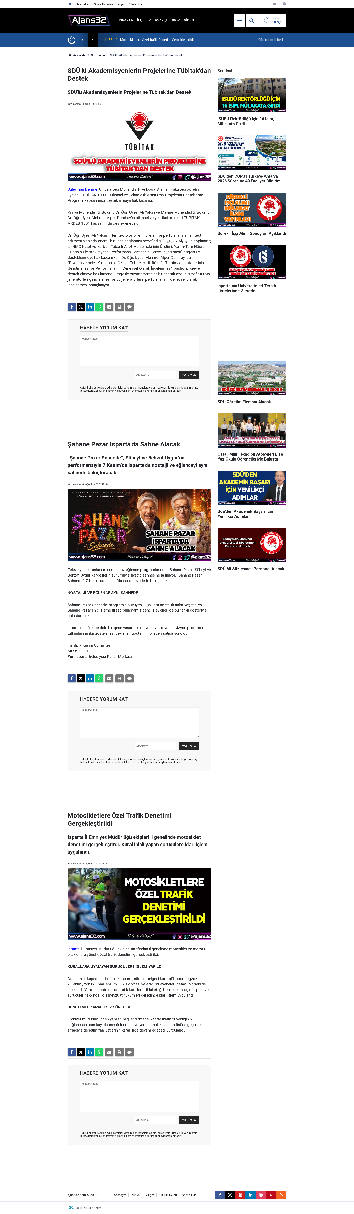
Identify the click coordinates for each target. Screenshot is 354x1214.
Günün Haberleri (103, 4)
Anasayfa (79, 55)
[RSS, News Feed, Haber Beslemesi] (281, 1195)
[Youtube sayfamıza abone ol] (240, 1195)
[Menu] (239, 21)
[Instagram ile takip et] (261, 1195)
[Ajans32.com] (89, 20)
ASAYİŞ (161, 20)
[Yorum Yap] (129, 307)
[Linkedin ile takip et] (250, 1195)
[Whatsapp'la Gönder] (99, 307)
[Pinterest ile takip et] (271, 1195)
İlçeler (144, 20)
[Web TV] (274, 4)
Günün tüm (272, 40)
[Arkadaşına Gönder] (109, 307)
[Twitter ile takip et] (230, 1195)
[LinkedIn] (90, 307)
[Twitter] (81, 307)
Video (189, 20)
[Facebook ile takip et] (220, 1195)
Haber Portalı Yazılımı (88, 1207)
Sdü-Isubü (98, 55)
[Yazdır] (119, 307)
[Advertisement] (48, 108)
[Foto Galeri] (284, 4)
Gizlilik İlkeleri (168, 1195)
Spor (175, 20)
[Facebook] (72, 307)
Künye (136, 1195)
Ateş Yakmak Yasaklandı (137, 40)
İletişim (149, 1195)
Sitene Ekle (135, 4)
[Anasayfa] (70, 4)
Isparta (126, 20)
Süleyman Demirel (83, 189)
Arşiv (121, 4)
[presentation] (82, 39)
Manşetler (83, 4)
